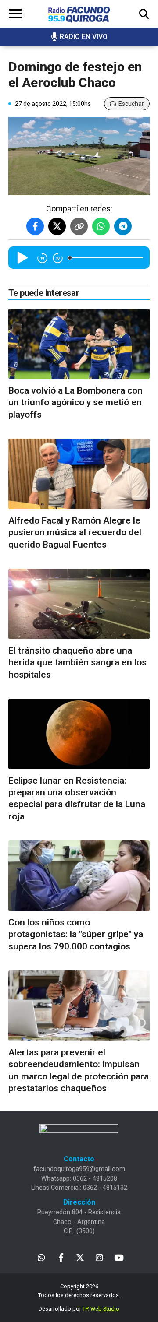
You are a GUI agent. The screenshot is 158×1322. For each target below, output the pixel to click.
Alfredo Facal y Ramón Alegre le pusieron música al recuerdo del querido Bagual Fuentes (74, 532)
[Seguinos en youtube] (118, 1257)
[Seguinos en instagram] (99, 1257)
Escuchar (131, 103)
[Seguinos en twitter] (80, 1257)
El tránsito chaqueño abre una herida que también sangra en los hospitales (77, 662)
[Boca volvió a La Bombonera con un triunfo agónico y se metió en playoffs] (79, 344)
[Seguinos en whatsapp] (41, 1257)
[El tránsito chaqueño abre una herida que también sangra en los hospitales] (79, 604)
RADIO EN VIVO (84, 36)
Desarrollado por (79, 1308)
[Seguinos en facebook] (60, 1257)
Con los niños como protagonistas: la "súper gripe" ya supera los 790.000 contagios (75, 934)
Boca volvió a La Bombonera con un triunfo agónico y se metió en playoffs (75, 402)
